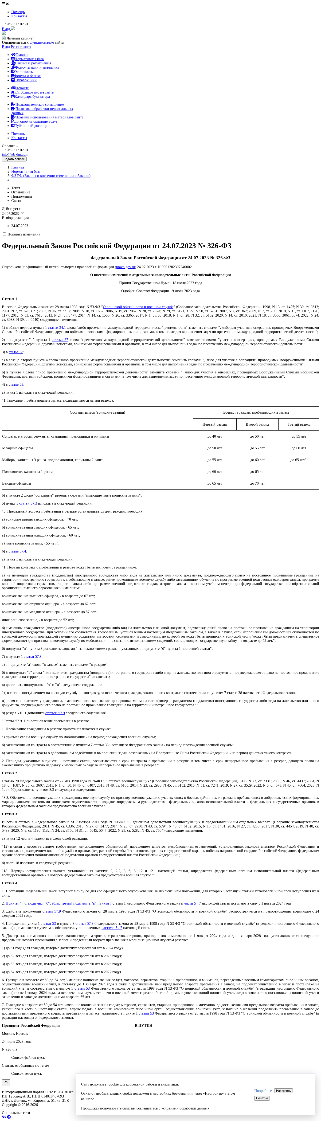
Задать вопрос (14, 159)
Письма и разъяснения (33, 63)
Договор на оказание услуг (36, 121)
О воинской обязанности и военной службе (138, 307)
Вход (6, 47)
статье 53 (16, 384)
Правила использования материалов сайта (49, 117)
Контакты (19, 16)
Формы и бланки (27, 76)
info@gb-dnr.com (15, 154)
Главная (22, 55)
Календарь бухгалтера (32, 96)
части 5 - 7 (192, 903)
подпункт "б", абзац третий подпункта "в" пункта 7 (70, 903)
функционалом (42, 42)
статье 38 (16, 352)
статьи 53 (48, 923)
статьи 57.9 (52, 911)
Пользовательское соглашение (40, 104)
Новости (22, 88)
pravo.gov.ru (125, 267)
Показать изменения (24, 234)
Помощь (18, 12)
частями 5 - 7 (112, 928)
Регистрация (21, 47)
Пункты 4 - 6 (16, 903)
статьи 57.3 (28, 503)
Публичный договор (30, 126)
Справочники (26, 80)
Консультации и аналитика (37, 67)
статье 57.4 (17, 551)
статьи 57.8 (33, 656)
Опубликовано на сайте (35, 92)
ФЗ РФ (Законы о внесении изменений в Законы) (50, 176)
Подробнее (263, 1091)
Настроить (283, 1091)
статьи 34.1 (57, 327)
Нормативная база (29, 59)
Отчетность (23, 72)
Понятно (262, 1098)
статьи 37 (60, 340)
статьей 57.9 (55, 713)
